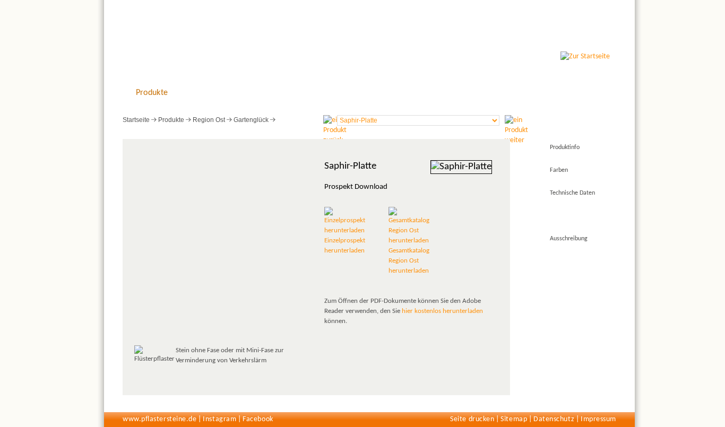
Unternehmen (385, 93)
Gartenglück (251, 120)
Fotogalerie (209, 93)
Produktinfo (565, 147)
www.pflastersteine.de (159, 419)
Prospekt (561, 216)
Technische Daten (572, 193)
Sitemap (513, 419)
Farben (559, 170)
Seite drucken (472, 419)
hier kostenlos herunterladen (442, 311)
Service (327, 93)
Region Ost (209, 120)
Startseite (136, 120)
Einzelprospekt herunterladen (344, 245)
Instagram (219, 419)
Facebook (258, 419)
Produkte (152, 93)
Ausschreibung (569, 239)
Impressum (598, 419)
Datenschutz (553, 419)
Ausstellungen (269, 93)
